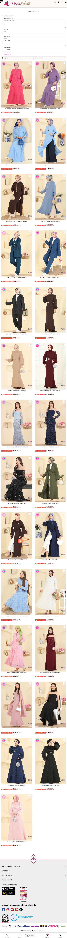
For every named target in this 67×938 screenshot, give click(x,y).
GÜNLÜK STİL (7, 40)
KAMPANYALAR (7, 54)
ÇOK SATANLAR (7, 52)
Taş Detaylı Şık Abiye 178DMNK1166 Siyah (50, 785)
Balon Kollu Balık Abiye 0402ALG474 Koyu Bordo (50, 390)
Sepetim (47, 936)
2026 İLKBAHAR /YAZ (8, 18)
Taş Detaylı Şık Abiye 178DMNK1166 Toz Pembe (17, 841)
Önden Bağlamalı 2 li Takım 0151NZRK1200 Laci (17, 277)
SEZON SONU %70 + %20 (9, 20)
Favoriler (20, 937)
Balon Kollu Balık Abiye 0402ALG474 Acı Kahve (50, 334)
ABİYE (5, 38)
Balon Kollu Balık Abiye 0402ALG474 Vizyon (17, 390)
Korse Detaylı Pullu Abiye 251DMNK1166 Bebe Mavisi (17, 446)
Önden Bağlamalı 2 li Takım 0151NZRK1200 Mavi (50, 277)
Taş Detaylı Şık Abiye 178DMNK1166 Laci (16, 785)
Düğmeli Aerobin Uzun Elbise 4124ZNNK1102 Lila (50, 108)
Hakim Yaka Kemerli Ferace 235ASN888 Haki (50, 503)
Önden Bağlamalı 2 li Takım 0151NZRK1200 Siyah (17, 334)
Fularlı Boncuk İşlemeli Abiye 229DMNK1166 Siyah (50, 728)
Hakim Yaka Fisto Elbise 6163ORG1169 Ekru (50, 616)
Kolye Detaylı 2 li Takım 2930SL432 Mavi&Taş (50, 221)
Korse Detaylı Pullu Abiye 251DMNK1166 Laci (50, 446)
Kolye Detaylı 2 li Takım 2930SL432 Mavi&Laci (50, 164)
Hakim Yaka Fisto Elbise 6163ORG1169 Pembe (16, 672)
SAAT (5, 31)
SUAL (5, 43)
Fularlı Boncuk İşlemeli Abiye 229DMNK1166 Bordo (50, 672)
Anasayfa (7, 937)
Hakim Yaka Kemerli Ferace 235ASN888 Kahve (16, 559)
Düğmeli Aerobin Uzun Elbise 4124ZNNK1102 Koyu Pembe (17, 108)
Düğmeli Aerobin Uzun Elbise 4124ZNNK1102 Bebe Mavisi (17, 164)
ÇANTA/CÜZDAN (7, 49)
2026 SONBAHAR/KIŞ (8, 16)
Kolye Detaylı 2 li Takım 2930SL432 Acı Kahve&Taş (16, 221)
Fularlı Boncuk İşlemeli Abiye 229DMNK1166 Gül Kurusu (16, 728)
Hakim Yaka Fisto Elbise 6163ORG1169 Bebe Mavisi (16, 616)
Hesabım (60, 937)
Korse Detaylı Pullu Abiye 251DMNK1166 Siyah (16, 503)
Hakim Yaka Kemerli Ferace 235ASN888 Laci (50, 559)
